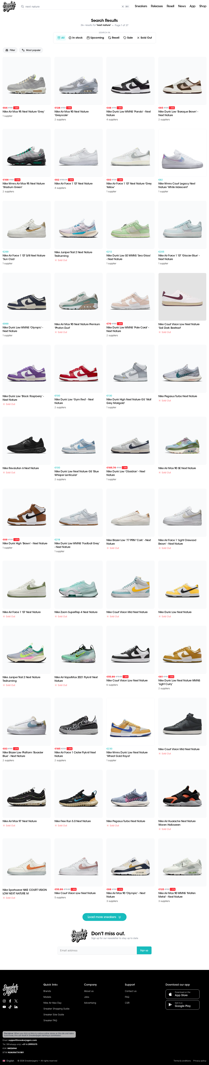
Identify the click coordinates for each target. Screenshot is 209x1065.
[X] (16, 1001)
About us (89, 991)
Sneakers (141, 6)
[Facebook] (10, 1001)
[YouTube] (4, 1007)
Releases (157, 6)
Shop (202, 6)
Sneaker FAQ (50, 1020)
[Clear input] (122, 6)
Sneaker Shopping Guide (56, 1008)
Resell (170, 6)
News (182, 6)
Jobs (86, 996)
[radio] (61, 38)
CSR (127, 1002)
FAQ (127, 996)
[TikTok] (10, 1007)
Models (47, 996)
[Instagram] (4, 1001)
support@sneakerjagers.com (22, 1040)
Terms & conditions (182, 1060)
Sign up (144, 950)
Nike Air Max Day (52, 1002)
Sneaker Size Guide (53, 1014)
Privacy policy (199, 1060)
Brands (47, 991)
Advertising (90, 1002)
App (192, 6)
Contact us (131, 991)
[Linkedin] (16, 1007)
